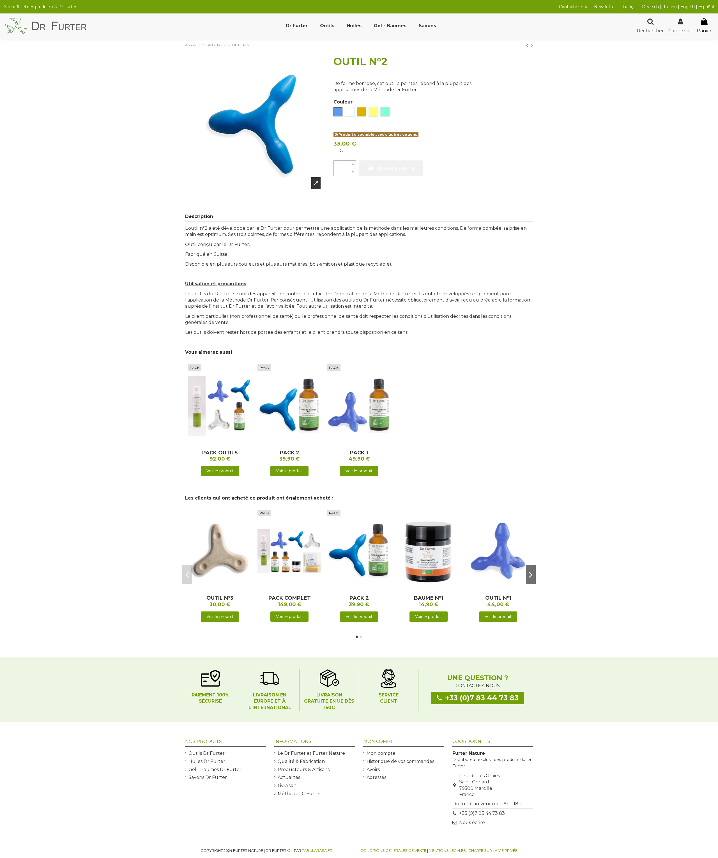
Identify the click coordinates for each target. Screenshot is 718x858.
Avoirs (373, 769)
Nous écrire (472, 822)
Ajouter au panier (396, 168)
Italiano (669, 6)
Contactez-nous (574, 6)
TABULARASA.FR (317, 850)
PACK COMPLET (289, 598)
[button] (297, 26)
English (688, 6)
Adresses (376, 777)
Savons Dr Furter (207, 777)
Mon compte (381, 753)
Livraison (287, 785)
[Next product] (531, 45)
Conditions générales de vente (393, 850)
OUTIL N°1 (498, 598)
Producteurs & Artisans (304, 769)
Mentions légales (447, 850)
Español (706, 6)
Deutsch (650, 6)
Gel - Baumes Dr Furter (214, 769)
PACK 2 (289, 453)
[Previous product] (528, 45)
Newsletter (605, 6)
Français (630, 6)
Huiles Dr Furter (206, 761)
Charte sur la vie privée (492, 850)
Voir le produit (219, 470)
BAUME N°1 (428, 598)
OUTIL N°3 (219, 598)
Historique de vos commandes (400, 761)
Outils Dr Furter (206, 753)
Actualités (289, 777)
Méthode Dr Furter (299, 793)
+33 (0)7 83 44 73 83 (482, 813)
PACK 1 (359, 453)
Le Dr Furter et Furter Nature (311, 753)
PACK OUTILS (220, 453)
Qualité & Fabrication (301, 761)
